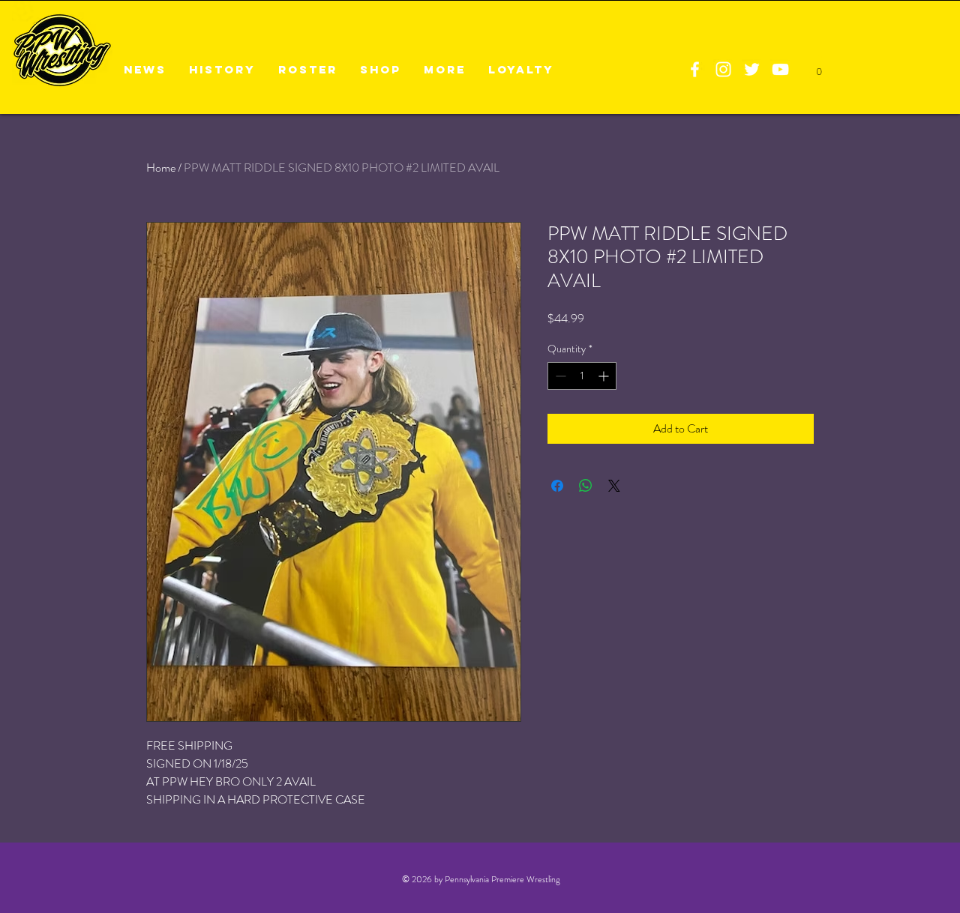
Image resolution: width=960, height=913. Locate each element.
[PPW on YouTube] (780, 69)
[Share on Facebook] (557, 486)
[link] (818, 67)
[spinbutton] (582, 376)
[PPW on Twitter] (752, 69)
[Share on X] (614, 486)
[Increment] (605, 376)
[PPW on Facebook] (695, 69)
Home (161, 167)
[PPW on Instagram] (723, 69)
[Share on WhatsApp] (586, 486)
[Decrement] (559, 376)
